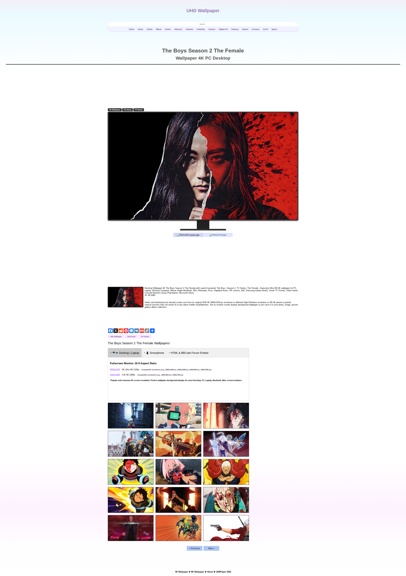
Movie (158, 29)
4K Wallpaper (114, 110)
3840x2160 (115, 369)
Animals (189, 29)
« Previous (194, 548)
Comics (211, 29)
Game (140, 29)
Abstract (178, 29)
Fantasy (235, 29)
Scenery (255, 29)
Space (274, 29)
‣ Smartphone (154, 352)
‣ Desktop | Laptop (125, 352)
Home (131, 29)
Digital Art (223, 29)
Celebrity (201, 29)
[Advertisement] (203, 261)
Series (168, 29)
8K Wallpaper (197, 572)
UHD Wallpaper (203, 10)
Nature (245, 29)
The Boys (127, 110)
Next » (211, 548)
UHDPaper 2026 (223, 572)
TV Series (139, 110)
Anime (150, 29)
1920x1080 (115, 375)
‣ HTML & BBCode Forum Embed (188, 352)
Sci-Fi (265, 29)
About (210, 572)
